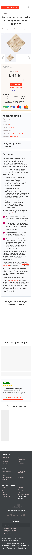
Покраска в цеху (7, 471)
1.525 (10, 124)
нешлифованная (16, 133)
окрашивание (13, 280)
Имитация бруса (23, 490)
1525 (12, 127)
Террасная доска (23, 494)
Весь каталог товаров (22, 497)
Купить (16, 87)
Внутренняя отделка (21, 471)
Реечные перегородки (6, 480)
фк (22, 133)
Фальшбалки (22, 477)
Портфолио (21, 459)
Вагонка (20, 487)
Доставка (17, 91)
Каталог (11, 7)
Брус (3, 487)
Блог (3, 459)
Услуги (20, 457)
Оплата (20, 461)
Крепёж (4, 492)
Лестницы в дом (7, 477)
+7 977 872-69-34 (9, 531)
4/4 (7, 122)
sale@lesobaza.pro (7, 533)
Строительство (22, 475)
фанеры (12, 212)
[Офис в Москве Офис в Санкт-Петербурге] (16, 525)
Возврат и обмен (7, 464)
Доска (3, 490)
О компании (5, 457)
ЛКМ (19, 492)
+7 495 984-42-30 (9, 529)
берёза (15, 119)
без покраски (14, 136)
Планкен (4, 494)
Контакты (21, 464)
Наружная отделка (8, 475)
